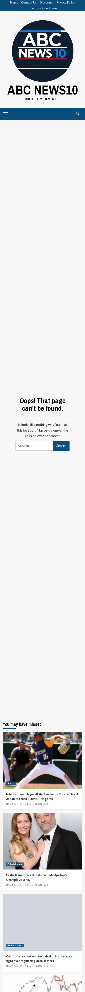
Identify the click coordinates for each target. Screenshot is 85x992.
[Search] (77, 113)
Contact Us (29, 2)
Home (14, 2)
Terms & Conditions (43, 8)
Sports (11, 783)
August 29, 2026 (34, 885)
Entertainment (15, 864)
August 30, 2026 (34, 804)
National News (15, 945)
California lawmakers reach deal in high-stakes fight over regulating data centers (39, 958)
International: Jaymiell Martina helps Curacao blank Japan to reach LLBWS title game (42, 796)
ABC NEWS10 (42, 90)
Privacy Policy (65, 2)
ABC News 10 (15, 804)
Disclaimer (47, 2)
